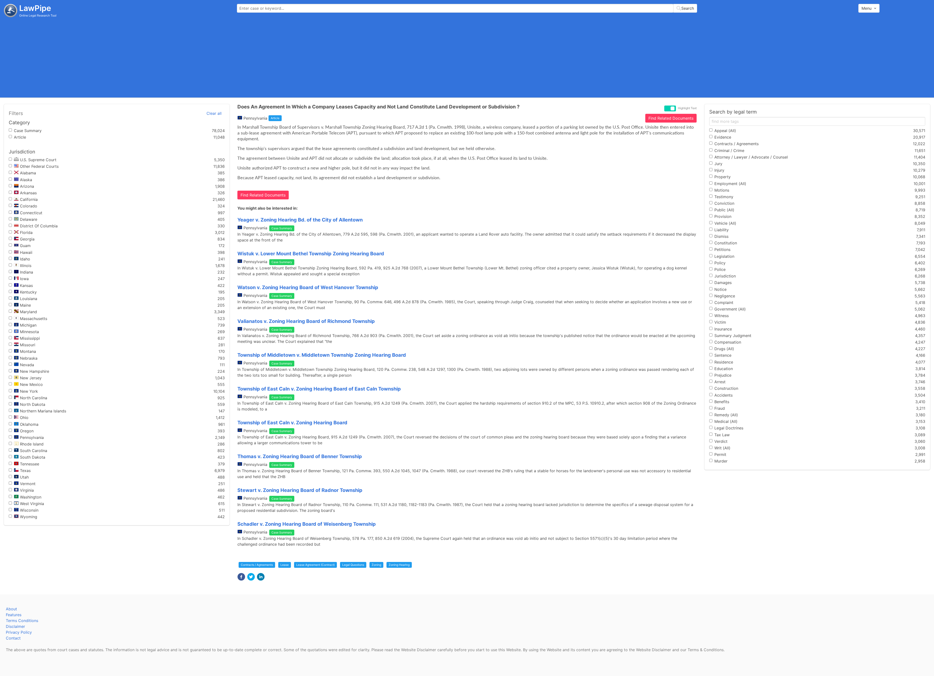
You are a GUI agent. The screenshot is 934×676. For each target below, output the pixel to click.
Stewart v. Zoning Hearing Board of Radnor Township (299, 490)
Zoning (376, 565)
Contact (13, 638)
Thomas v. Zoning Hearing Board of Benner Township (299, 456)
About (11, 608)
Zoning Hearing (399, 565)
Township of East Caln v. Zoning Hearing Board (292, 423)
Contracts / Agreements (257, 565)
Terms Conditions (22, 620)
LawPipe (35, 8)
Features (13, 614)
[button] (241, 577)
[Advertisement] (467, 57)
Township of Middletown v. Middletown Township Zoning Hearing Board (321, 355)
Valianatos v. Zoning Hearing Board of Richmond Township (306, 321)
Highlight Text (687, 108)
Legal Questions (353, 565)
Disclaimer (15, 626)
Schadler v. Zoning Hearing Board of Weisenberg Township (306, 524)
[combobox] (467, 8)
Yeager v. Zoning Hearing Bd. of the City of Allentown (300, 220)
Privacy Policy (19, 632)
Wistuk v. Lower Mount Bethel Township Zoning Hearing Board (310, 254)
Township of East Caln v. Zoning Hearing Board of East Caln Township (319, 389)
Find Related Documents (670, 118)
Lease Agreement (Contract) (315, 565)
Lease (284, 565)
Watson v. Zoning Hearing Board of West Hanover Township (307, 287)
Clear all (214, 113)
